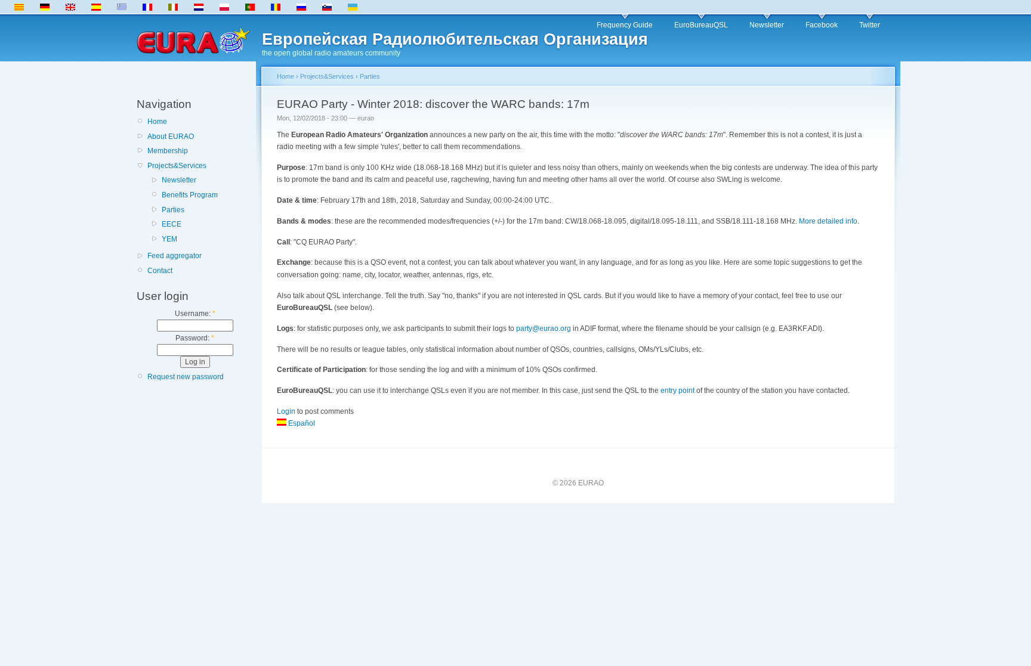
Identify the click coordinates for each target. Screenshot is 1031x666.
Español (300, 423)
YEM (169, 239)
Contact (159, 271)
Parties (173, 210)
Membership (167, 151)
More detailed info (828, 221)
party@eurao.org (543, 328)
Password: (194, 338)
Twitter (869, 25)
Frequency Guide (625, 25)
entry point (677, 390)
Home (157, 121)
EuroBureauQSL (701, 25)
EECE (171, 224)
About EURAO (170, 136)
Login (286, 411)
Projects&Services (176, 166)
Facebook (821, 25)
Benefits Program (190, 195)
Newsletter (766, 25)
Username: (195, 313)
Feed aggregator (174, 256)
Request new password (185, 377)
